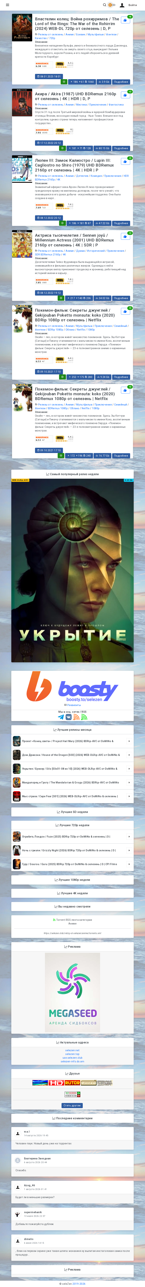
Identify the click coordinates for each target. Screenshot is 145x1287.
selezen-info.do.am (72, 1061)
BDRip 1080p (55, 329)
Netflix (81, 329)
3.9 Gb (105, 81)
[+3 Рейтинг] (125, 94)
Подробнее (121, 81)
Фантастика (116, 104)
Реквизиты (74, 705)
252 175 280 (81, 377)
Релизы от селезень (50, 34)
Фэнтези (111, 34)
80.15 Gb (103, 148)
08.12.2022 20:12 (50, 218)
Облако (70, 329)
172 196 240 (80, 455)
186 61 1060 (83, 81)
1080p (91, 329)
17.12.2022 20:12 (50, 143)
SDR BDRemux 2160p (48, 254)
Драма (80, 250)
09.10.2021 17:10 (50, 371)
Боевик (80, 34)
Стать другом (72, 1105)
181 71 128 (81, 148)
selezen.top (72, 1054)
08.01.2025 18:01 (50, 76)
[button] (127, 5)
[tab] (64, 81)
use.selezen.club (73, 1057)
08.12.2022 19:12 (50, 292)
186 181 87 (81, 223)
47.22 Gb (103, 223)
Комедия (96, 175)
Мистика (81, 104)
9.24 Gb (104, 377)
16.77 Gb (103, 455)
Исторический (96, 250)
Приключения (97, 104)
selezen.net (72, 1050)
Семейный (120, 326)
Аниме (70, 34)
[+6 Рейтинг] (125, 19)
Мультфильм (96, 34)
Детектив (82, 175)
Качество (41, 38)
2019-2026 (79, 1283)
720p (52, 38)
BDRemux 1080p (58, 408)
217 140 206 (80, 298)
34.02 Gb (103, 298)
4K (58, 179)
